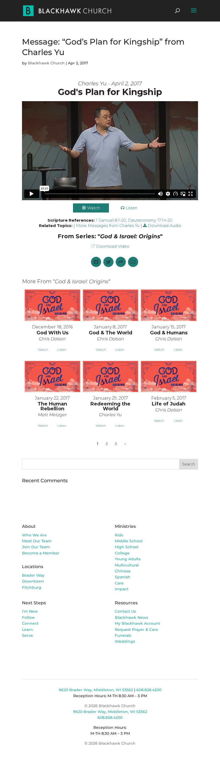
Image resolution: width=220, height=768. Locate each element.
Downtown (33, 581)
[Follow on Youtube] (140, 657)
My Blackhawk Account (137, 623)
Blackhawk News (131, 617)
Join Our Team (36, 546)
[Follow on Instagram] (130, 657)
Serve (27, 635)
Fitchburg (31, 587)
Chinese (123, 571)
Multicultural (127, 565)
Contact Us (125, 611)
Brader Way (33, 575)
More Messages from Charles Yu (108, 225)
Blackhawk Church (46, 63)
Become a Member (40, 553)
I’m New (30, 611)
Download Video (112, 246)
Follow (28, 617)
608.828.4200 (149, 689)
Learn (28, 629)
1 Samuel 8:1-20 (111, 220)
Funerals (123, 635)
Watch (93, 207)
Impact (122, 589)
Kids (119, 535)
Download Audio (164, 225)
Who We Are (34, 535)
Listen (131, 207)
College (122, 553)
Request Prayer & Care (136, 629)
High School (126, 546)
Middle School (128, 541)
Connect (30, 623)
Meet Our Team (37, 541)
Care (119, 583)
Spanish (122, 577)
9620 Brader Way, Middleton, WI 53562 (96, 689)
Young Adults (128, 559)
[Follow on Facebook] (119, 657)
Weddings (125, 641)
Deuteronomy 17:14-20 (150, 220)
